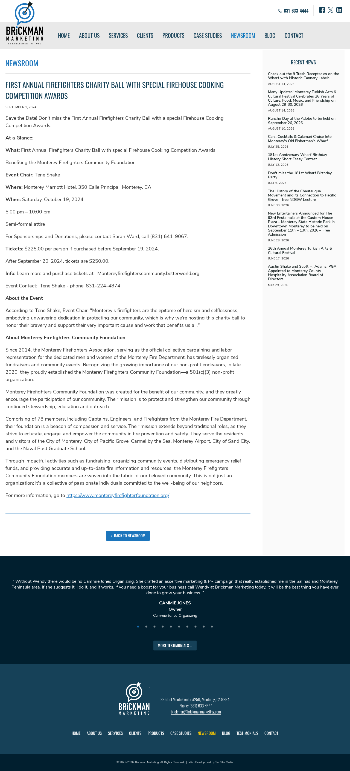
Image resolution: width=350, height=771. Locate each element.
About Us (89, 35)
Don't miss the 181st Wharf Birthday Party (300, 175)
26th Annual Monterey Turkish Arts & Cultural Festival (300, 250)
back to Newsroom (129, 535)
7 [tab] (187, 627)
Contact (294, 35)
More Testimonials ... (175, 645)
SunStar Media (224, 762)
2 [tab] (146, 627)
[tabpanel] (175, 601)
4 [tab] (162, 627)
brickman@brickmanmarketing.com (196, 712)
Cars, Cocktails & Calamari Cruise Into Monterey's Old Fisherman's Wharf (300, 138)
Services (118, 35)
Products (173, 35)
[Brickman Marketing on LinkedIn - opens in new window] (339, 10)
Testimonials (247, 733)
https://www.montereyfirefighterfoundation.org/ (117, 495)
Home (64, 35)
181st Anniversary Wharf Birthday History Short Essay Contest (297, 156)
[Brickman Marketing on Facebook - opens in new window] (322, 10)
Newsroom (243, 35)
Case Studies (208, 35)
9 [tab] (203, 627)
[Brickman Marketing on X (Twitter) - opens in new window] (330, 10)
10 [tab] (212, 627)
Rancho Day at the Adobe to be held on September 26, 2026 (302, 120)
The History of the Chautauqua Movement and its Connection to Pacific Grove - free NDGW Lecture (302, 195)
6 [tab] (179, 627)
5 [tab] (171, 627)
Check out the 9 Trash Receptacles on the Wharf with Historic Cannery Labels (303, 76)
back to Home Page (24, 22)
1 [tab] (138, 627)
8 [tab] (195, 627)
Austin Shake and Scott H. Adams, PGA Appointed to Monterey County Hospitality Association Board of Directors (302, 273)
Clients (145, 35)
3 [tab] (154, 627)
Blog (269, 35)
